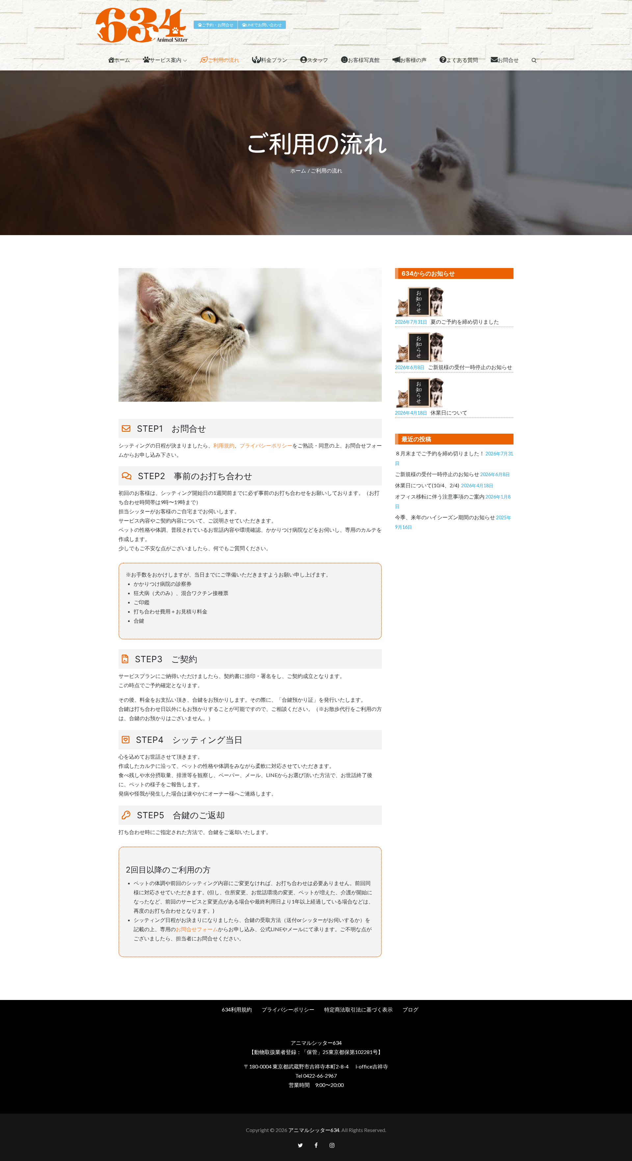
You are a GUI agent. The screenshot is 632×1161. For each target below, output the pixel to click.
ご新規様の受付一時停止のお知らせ (437, 474)
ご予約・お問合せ (217, 24)
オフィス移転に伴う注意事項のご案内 (440, 496)
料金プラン (274, 60)
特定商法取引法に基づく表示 (358, 1009)
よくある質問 (462, 60)
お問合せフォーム (197, 929)
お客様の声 (413, 60)
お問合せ (508, 60)
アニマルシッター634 (313, 1130)
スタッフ (317, 60)
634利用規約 (237, 1009)
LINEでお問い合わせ (264, 24)
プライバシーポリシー (266, 445)
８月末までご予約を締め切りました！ (440, 453)
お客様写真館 (364, 60)
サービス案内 (165, 60)
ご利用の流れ (223, 60)
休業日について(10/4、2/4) (427, 485)
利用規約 (223, 445)
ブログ (410, 1009)
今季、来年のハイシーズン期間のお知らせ (445, 517)
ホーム (122, 60)
